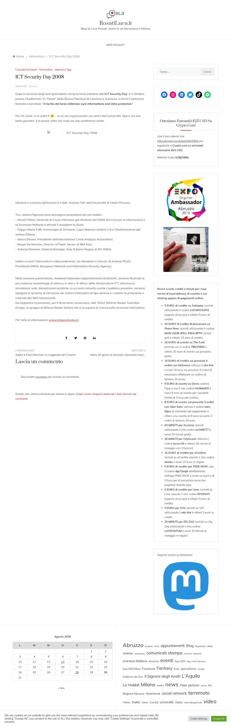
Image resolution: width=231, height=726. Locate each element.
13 (62, 662)
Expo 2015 (180, 661)
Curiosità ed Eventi (26, 69)
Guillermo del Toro (133, 676)
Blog (190, 645)
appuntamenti (173, 645)
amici (156, 646)
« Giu (61, 688)
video (210, 701)
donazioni (154, 661)
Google (201, 669)
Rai (210, 685)
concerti (188, 653)
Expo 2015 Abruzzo (196, 661)
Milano (148, 684)
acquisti (149, 646)
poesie (204, 685)
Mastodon (186, 555)
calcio (210, 646)
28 (77, 672)
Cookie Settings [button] (198, 718)
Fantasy (164, 668)
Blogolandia (200, 646)
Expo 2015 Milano (132, 668)
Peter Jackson (189, 685)
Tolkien (126, 702)
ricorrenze (153, 693)
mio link (208, 365)
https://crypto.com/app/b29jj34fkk (177, 141)
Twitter (144, 702)
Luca (34, 86)
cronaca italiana (135, 661)
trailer (136, 702)
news (171, 684)
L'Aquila (191, 676)
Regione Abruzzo (134, 693)
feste (176, 668)
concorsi (197, 653)
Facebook (148, 668)
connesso (41, 377)
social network (174, 693)
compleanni (139, 653)
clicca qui (180, 314)
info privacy (115, 44)
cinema (128, 653)
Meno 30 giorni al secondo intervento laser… (117, 355)
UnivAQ (154, 702)
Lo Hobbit (131, 685)
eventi (166, 660)
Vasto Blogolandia (193, 702)
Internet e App (63, 69)
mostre (160, 685)
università (166, 702)
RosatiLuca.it (115, 23)
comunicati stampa (164, 652)
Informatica (45, 69)
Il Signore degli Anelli (162, 676)
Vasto (179, 702)
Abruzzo (133, 645)
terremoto (199, 693)
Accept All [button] (218, 718)
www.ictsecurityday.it (63, 320)
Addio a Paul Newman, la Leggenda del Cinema (45, 355)
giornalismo (188, 668)
